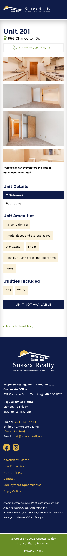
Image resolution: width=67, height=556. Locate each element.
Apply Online (12, 491)
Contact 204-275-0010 (36, 48)
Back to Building (19, 326)
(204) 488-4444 (25, 422)
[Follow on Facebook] (6, 447)
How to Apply (12, 472)
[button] (33, 69)
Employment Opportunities (22, 485)
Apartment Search (16, 460)
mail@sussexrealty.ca (28, 436)
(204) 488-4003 (14, 431)
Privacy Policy (33, 551)
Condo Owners (13, 466)
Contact (9, 478)
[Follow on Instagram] (16, 447)
